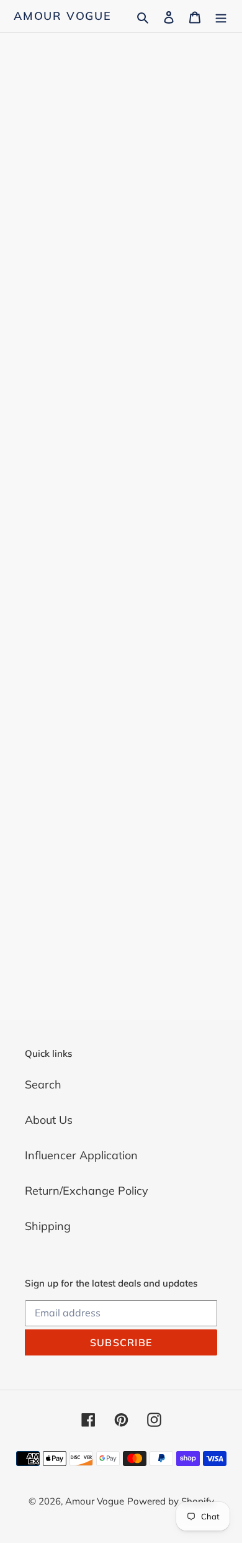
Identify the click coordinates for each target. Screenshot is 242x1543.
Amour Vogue (63, 16)
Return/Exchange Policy (86, 1190)
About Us (49, 1120)
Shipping (48, 1226)
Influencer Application (81, 1155)
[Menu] (221, 15)
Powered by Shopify (170, 1501)
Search (43, 1084)
